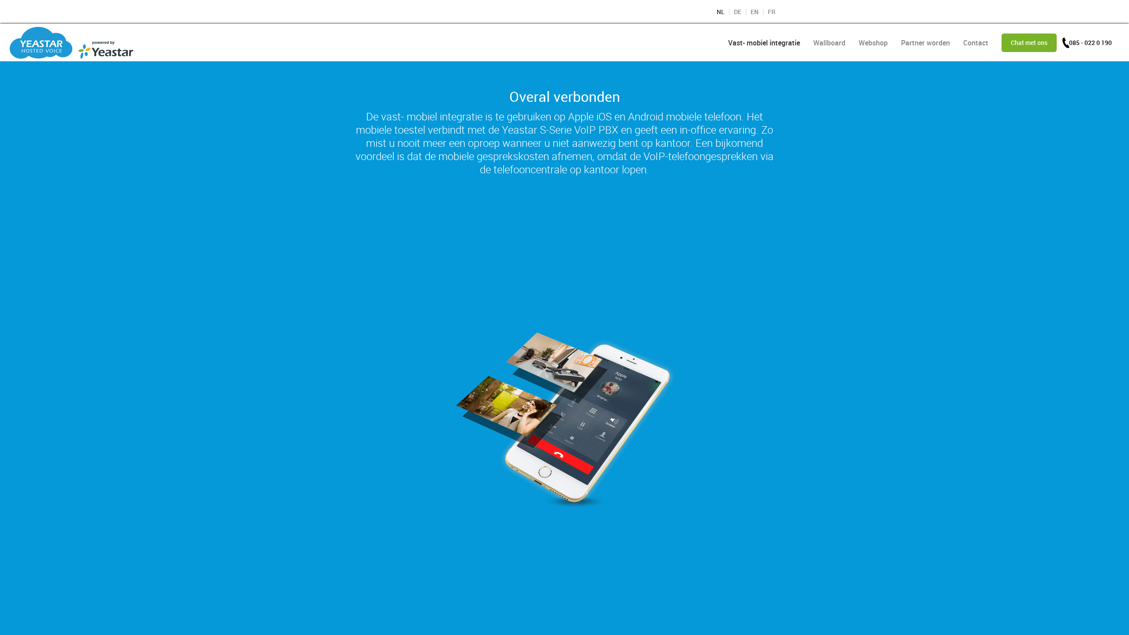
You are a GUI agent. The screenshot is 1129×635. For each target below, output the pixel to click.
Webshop (873, 43)
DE (737, 12)
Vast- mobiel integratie (764, 43)
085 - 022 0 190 (1090, 42)
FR (771, 12)
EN (755, 12)
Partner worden (925, 43)
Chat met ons (1029, 42)
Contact (975, 43)
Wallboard (829, 43)
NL (721, 12)
